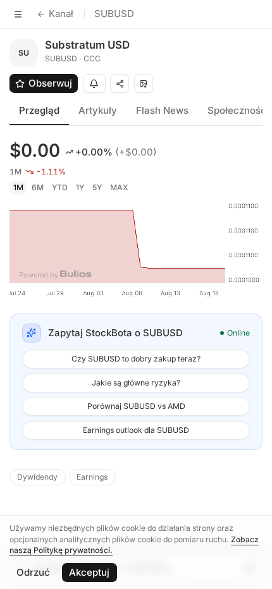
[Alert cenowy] (94, 83)
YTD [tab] (60, 187)
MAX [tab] (119, 187)
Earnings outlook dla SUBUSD (136, 430)
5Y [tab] (97, 187)
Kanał (61, 14)
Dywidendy (37, 477)
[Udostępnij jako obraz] (143, 83)
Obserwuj (50, 83)
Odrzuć (33, 572)
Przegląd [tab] (39, 110)
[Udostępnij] (119, 83)
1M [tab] (18, 187)
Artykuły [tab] (97, 110)
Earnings (92, 477)
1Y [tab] (80, 187)
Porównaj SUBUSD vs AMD (136, 406)
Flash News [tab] (162, 110)
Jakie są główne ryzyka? (136, 382)
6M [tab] (38, 187)
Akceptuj (89, 572)
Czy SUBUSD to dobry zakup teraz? (136, 358)
